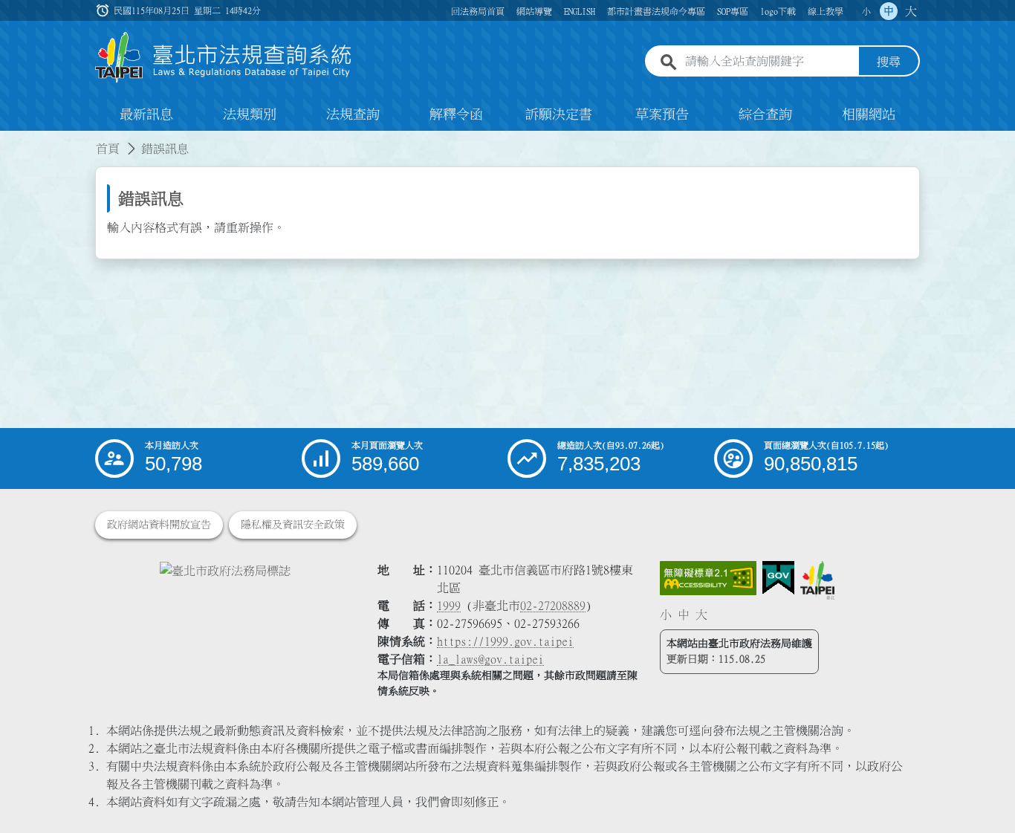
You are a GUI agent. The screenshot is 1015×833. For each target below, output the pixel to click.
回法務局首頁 (478, 11)
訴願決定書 (558, 114)
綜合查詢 (765, 114)
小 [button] (866, 11)
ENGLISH (579, 11)
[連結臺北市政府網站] (817, 580)
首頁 (108, 149)
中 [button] (888, 11)
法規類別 (249, 114)
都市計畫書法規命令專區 (656, 11)
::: (9, 140)
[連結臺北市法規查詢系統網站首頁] (223, 57)
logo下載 (778, 11)
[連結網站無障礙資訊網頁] (708, 578)
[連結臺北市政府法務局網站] (225, 570)
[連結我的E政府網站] (778, 578)
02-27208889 (553, 606)
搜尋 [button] (889, 62)
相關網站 (868, 114)
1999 (449, 606)
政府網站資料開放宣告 (159, 524)
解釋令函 (456, 114)
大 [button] (911, 11)
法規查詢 (353, 114)
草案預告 (662, 114)
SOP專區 (732, 11)
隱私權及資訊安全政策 (293, 524)
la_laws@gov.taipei (490, 659)
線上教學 (825, 11)
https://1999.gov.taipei (505, 641)
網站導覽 (534, 11)
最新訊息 (146, 114)
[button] (986, 793)
